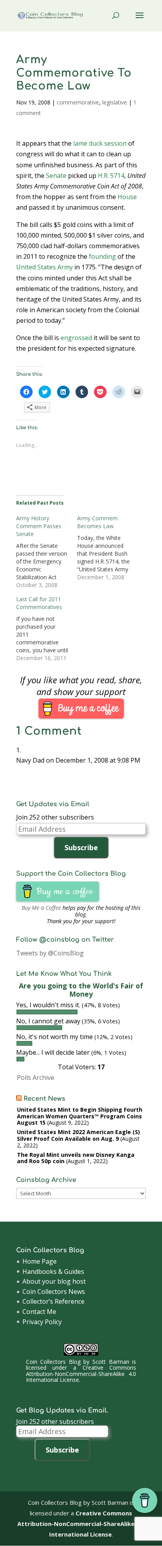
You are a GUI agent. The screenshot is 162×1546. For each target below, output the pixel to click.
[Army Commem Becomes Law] (107, 547)
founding (102, 256)
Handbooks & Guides (53, 1271)
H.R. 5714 (111, 175)
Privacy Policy (42, 1321)
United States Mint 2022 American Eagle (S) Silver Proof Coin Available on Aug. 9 (78, 1135)
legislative (114, 102)
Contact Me (39, 1311)
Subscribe (81, 847)
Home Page (39, 1261)
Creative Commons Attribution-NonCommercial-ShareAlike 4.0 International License (81, 1373)
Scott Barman (110, 1361)
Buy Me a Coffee (41, 907)
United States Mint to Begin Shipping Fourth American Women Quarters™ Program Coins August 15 (79, 1116)
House (127, 196)
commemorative (78, 102)
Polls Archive (35, 1077)
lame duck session (100, 143)
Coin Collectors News (53, 1291)
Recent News (44, 1098)
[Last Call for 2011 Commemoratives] (46, 628)
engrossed (76, 337)
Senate (56, 175)
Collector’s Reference (53, 1301)
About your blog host (54, 1281)
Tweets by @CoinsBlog (50, 953)
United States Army (44, 267)
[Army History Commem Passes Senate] (46, 551)
